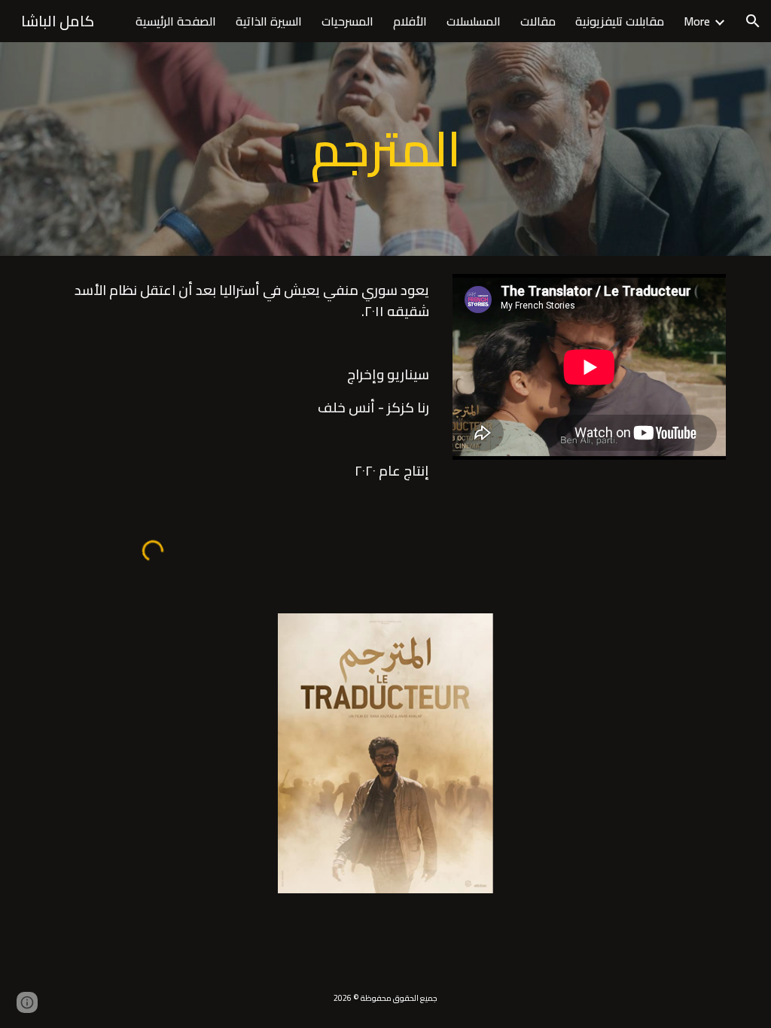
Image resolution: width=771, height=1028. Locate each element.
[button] (753, 21)
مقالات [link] (538, 21)
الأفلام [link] (410, 21)
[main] (385, 149)
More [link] (697, 21)
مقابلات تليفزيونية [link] (619, 21)
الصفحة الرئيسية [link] (176, 21)
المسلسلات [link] (473, 21)
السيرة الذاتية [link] (269, 21)
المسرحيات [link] (347, 21)
